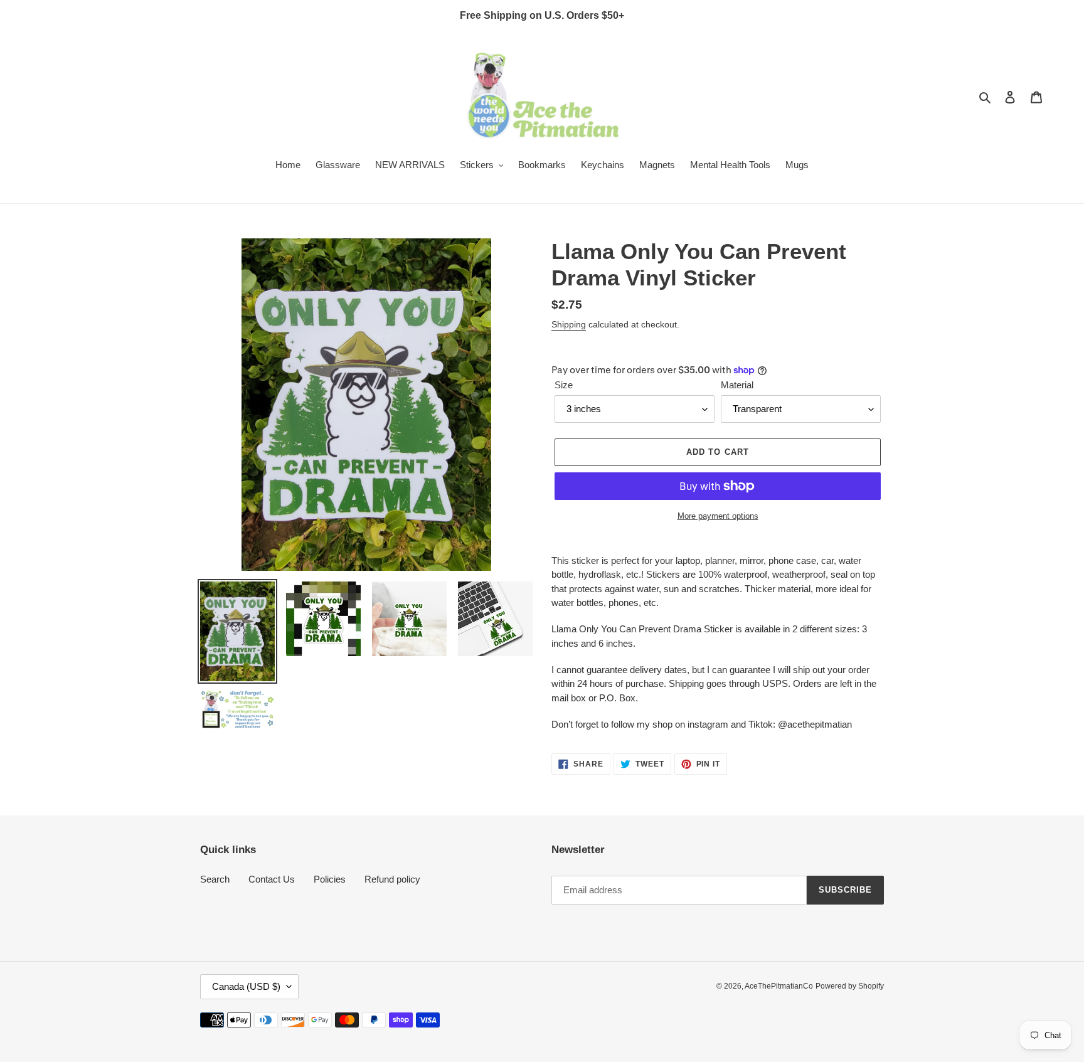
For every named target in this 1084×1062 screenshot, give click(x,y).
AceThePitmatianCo (779, 986)
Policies (330, 879)
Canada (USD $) (246, 986)
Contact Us (271, 879)
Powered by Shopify (850, 986)
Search (215, 879)
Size (564, 385)
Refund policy (392, 879)
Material (737, 385)
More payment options (718, 516)
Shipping (568, 324)
